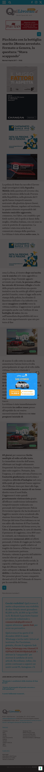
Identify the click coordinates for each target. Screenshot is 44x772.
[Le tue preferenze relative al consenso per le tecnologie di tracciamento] (40, 768)
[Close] (37, 373)
